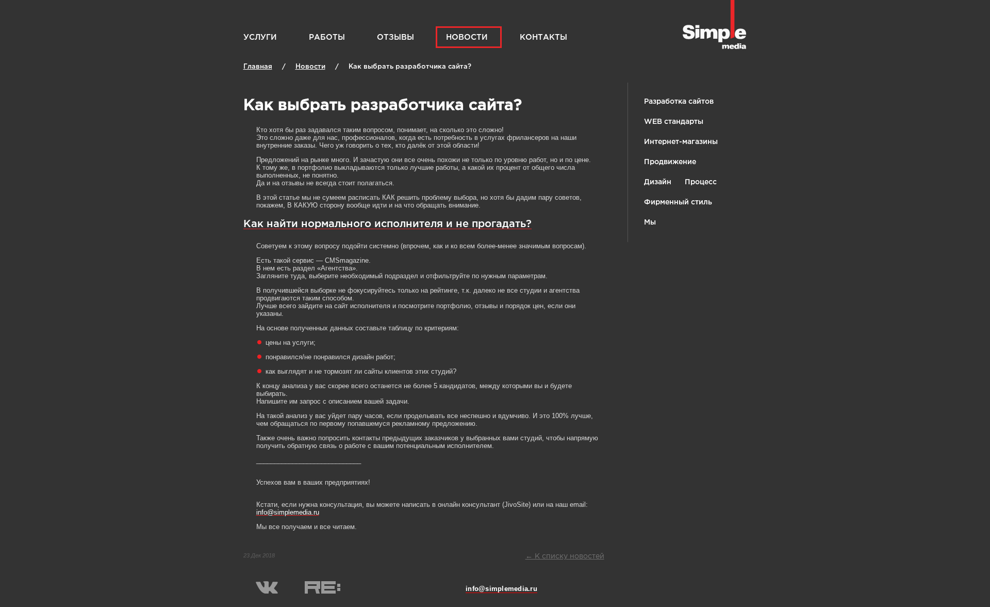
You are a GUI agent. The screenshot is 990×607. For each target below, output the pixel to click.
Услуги (260, 37)
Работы (327, 37)
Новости (467, 37)
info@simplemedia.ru (501, 589)
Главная (257, 67)
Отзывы (395, 37)
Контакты (543, 37)
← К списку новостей (564, 556)
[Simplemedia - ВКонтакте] (267, 592)
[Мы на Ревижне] (322, 592)
